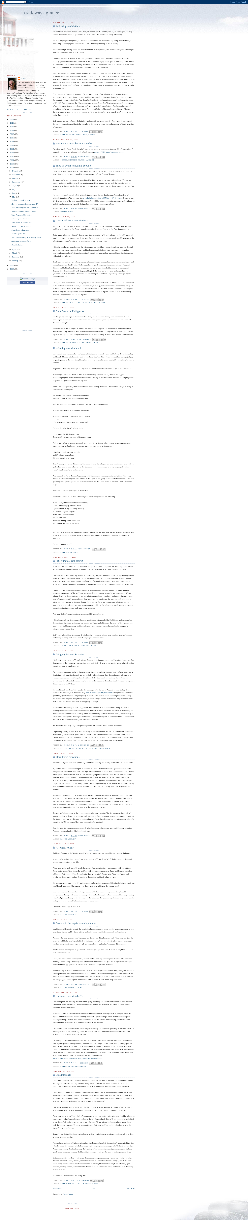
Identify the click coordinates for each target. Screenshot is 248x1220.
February (16, 256)
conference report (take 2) (69, 996)
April (14, 249)
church (91, 135)
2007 (12, 167)
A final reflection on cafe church (72, 220)
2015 (12, 137)
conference (71, 1066)
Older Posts (130, 1188)
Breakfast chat (63, 1074)
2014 (12, 141)
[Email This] (90, 131)
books (75, 343)
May (14, 197)
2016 (12, 134)
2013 (12, 145)
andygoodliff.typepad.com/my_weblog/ (109, 152)
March (15, 253)
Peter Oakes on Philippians (70, 311)
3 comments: (84, 299)
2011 (12, 152)
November (16, 174)
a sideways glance (41, 12)
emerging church (76, 160)
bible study (65, 135)
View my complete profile (19, 109)
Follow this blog (27, 283)
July (14, 189)
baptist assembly (77, 748)
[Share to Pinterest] (101, 131)
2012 (12, 149)
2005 (12, 269)
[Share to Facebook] (98, 131)
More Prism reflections (68, 757)
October (15, 178)
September (16, 182)
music (70, 212)
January (15, 260)
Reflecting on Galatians (68, 26)
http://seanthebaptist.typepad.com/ (99, 692)
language (90, 160)
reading (82, 1066)
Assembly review (65, 847)
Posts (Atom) (68, 1194)
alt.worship (65, 646)
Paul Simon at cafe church (69, 560)
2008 (12, 163)
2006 (12, 265)
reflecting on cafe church (68, 348)
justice (63, 212)
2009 (12, 160)
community (71, 1184)
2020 (12, 123)
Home (94, 1188)
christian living (79, 135)
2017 (12, 130)
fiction (88, 303)
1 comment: (83, 131)
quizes (102, 303)
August (15, 185)
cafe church (78, 303)
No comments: (85, 157)
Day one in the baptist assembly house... (77, 923)
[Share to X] (95, 131)
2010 (12, 156)
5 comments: (84, 745)
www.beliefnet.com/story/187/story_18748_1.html (102, 198)
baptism (64, 748)
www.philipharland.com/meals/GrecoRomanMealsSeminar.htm (77, 1058)
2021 (12, 119)
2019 (12, 126)
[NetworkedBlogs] (27, 278)
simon (24, 79)
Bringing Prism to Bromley (70, 654)
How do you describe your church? (74, 143)
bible (62, 552)
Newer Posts (57, 1188)
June (14, 193)
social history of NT (88, 343)
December (16, 171)
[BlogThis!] (93, 131)
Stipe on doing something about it (73, 165)
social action (91, 1184)
